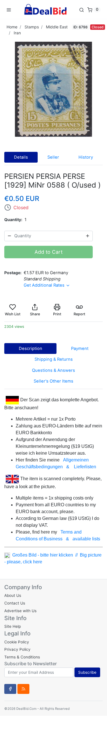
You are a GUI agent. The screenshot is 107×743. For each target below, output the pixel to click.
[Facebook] (10, 689)
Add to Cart (48, 252)
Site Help (12, 626)
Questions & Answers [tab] (53, 370)
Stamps (32, 26)
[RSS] (23, 689)
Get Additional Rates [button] (45, 285)
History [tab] (85, 157)
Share (35, 314)
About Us (12, 595)
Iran (17, 32)
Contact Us (14, 603)
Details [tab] (21, 157)
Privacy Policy (17, 649)
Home (12, 26)
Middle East (57, 26)
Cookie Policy (16, 642)
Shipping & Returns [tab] (54, 359)
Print (57, 314)
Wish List (13, 314)
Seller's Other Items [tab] (53, 381)
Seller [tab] (53, 157)
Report (79, 314)
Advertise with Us (20, 610)
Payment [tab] (79, 348)
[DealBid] (45, 9)
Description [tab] (30, 348)
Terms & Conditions (22, 657)
